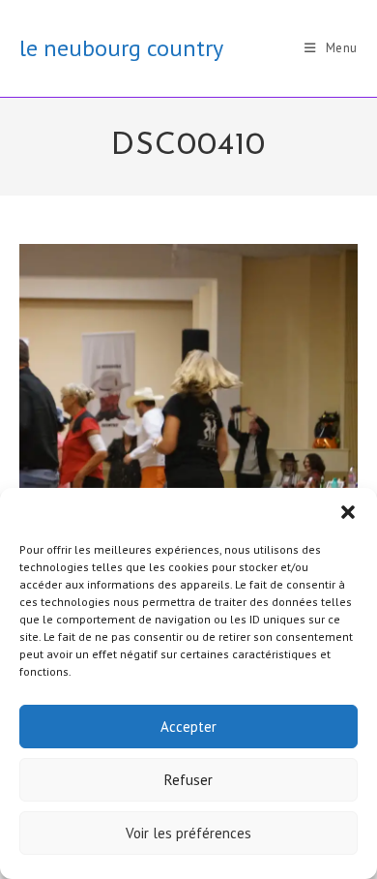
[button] (348, 512)
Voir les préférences (188, 833)
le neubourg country (121, 48)
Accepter (188, 726)
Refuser (188, 780)
